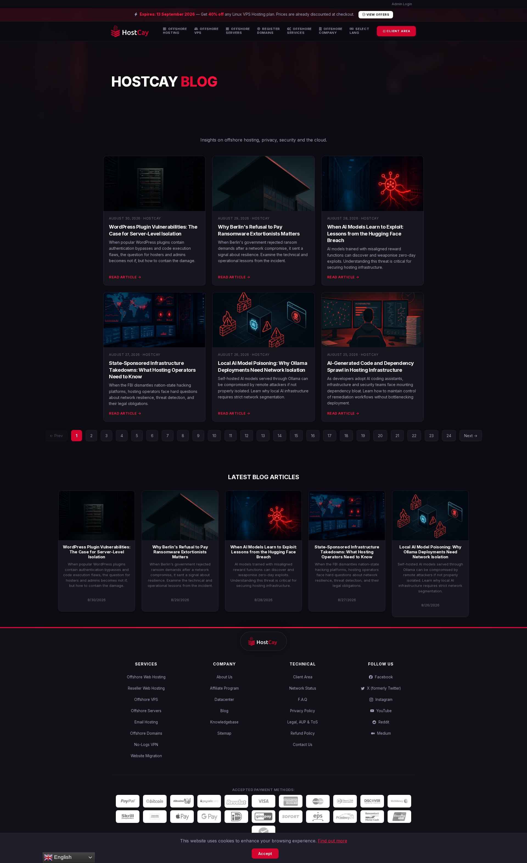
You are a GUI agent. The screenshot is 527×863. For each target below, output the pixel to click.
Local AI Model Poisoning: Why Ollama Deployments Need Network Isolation (430, 551)
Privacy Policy (302, 711)
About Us (224, 677)
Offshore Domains (146, 733)
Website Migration (146, 756)
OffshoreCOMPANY (331, 31)
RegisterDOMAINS (268, 31)
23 (431, 435)
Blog (224, 711)
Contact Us (302, 744)
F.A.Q (302, 699)
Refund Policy (303, 733)
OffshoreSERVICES (299, 31)
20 (380, 435)
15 (296, 435)
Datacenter (224, 699)
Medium (383, 733)
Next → (470, 435)
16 (313, 435)
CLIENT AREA (397, 31)
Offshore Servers (146, 711)
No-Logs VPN (146, 744)
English (62, 857)
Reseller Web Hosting (146, 688)
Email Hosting (146, 722)
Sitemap (224, 733)
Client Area (302, 677)
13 (263, 435)
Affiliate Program (224, 688)
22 (414, 435)
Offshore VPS (146, 699)
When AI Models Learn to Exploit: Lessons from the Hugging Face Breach (365, 233)
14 (280, 435)
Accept (265, 853)
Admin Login (401, 4)
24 (449, 435)
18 (346, 435)
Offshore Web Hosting (146, 677)
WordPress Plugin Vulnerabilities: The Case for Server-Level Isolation (96, 551)
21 (397, 435)
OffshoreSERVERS (238, 31)
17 (330, 435)
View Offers (377, 14)
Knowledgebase (224, 722)
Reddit (382, 722)
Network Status (302, 688)
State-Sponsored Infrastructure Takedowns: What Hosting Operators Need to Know (152, 369)
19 (363, 435)
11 (230, 435)
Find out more (332, 840)
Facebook (383, 677)
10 (214, 435)
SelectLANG (359, 31)
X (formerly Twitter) (383, 688)
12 (246, 435)
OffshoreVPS (206, 31)
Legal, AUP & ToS (302, 722)
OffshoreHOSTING (175, 31)
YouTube (383, 711)
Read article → (125, 277)
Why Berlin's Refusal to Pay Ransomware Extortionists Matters (180, 551)
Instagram (383, 699)
